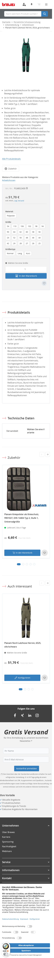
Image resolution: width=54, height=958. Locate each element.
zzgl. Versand (19, 201)
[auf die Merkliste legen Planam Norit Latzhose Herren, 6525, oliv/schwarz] (44, 678)
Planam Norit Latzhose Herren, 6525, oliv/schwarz (22, 645)
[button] (26, 826)
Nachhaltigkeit (9, 846)
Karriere (6, 836)
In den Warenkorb (24, 552)
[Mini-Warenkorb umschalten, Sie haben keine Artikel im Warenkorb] (39, 4)
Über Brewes (8, 832)
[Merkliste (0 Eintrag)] (31, 4)
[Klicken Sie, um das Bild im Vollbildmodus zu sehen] (26, 55)
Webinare (7, 851)
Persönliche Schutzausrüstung (27, 22)
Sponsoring (8, 841)
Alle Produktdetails (11, 158)
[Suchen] (44, 14)
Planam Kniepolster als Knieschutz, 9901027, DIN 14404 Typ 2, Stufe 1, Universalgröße (21, 518)
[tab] (19, 564)
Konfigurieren (24, 677)
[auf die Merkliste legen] (44, 283)
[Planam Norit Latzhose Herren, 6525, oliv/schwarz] (26, 618)
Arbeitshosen (28, 25)
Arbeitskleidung (12, 25)
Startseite (6, 22)
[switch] (5, 954)
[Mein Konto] (24, 4)
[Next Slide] (47, 454)
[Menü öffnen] (46, 4)
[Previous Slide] (41, 454)
